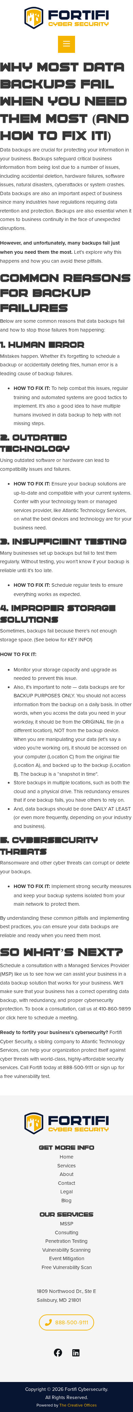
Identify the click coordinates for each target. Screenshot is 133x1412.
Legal (66, 1191)
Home (66, 1156)
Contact (66, 1183)
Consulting (66, 1232)
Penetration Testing (66, 1240)
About (66, 1174)
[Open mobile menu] (66, 44)
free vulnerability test (26, 1076)
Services (66, 1165)
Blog (66, 1200)
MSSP (66, 1223)
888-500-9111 (71, 1322)
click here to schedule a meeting (41, 1017)
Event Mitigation (66, 1258)
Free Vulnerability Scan (67, 1267)
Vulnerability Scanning (66, 1249)
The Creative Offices (78, 1405)
